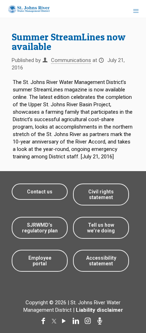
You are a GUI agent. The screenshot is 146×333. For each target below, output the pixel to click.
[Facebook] (45, 321)
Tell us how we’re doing (101, 227)
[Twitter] (55, 321)
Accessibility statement (101, 260)
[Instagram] (89, 321)
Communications (71, 60)
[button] (129, 305)
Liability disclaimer (99, 310)
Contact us (39, 191)
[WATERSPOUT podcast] (101, 321)
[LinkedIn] (77, 321)
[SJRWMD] (26, 9)
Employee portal (39, 260)
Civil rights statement (101, 194)
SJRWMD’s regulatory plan (40, 227)
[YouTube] (65, 321)
